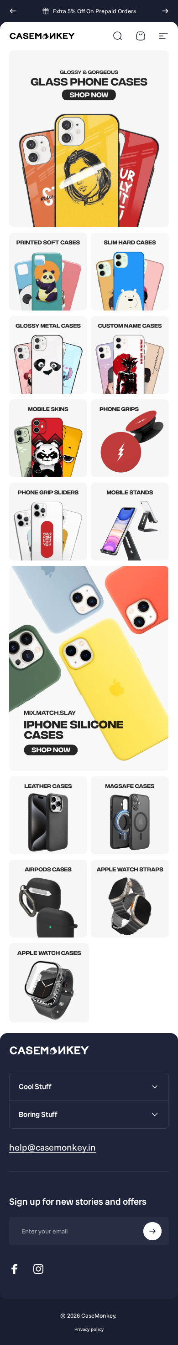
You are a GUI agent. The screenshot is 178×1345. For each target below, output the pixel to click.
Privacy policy (89, 1329)
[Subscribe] (152, 1231)
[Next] (165, 11)
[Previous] (13, 11)
